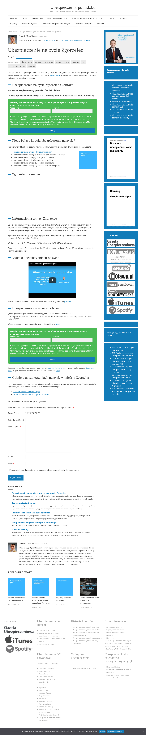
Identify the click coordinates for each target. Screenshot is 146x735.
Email (11, 463)
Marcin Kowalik (26, 36)
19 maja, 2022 (36, 607)
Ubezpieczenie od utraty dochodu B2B (122, 105)
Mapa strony (110, 638)
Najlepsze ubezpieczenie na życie (84, 668)
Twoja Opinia (14, 426)
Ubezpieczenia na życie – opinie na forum (31, 394)
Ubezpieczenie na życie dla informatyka (86, 630)
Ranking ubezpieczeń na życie (49, 633)
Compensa (38, 62)
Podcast (111, 18)
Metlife (66, 62)
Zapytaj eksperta (49, 40)
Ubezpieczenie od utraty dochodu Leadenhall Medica (122, 96)
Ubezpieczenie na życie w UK (49, 636)
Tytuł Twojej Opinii (16, 420)
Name (11, 456)
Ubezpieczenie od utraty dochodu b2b (88, 18)
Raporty (13, 23)
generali (58, 62)
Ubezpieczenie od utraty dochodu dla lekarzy (122, 116)
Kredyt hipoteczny (20, 529)
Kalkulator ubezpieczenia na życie (56, 23)
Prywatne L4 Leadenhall (122, 101)
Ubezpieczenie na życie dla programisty (86, 627)
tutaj (58, 324)
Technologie (37, 18)
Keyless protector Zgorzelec (24, 503)
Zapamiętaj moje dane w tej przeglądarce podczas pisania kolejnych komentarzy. (44, 470)
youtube (67, 301)
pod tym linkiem (55, 368)
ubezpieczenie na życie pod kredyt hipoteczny (32, 152)
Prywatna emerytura (84, 23)
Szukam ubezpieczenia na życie (26, 391)
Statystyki (124, 18)
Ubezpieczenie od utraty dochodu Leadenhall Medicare (122, 88)
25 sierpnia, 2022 (14, 604)
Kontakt (100, 23)
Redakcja (109, 635)
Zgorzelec (31, 66)
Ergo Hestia (49, 62)
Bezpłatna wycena (29, 23)
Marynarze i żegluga (113, 667)
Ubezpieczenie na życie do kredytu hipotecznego (34, 522)
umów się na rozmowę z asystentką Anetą (74, 40)
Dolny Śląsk (55, 75)
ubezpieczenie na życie (17, 66)
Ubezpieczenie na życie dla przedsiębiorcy (87, 638)
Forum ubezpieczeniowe (114, 627)
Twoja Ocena (13, 413)
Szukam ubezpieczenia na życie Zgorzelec (31, 513)
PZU (83, 62)
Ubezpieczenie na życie (57, 18)
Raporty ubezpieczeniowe (115, 630)
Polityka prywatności (115, 731)
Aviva (30, 62)
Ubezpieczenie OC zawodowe (47, 663)
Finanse (13, 18)
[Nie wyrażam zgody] (143, 731)
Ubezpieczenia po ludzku (73, 7)
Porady (24, 18)
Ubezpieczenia (13, 32)
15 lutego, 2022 (61, 604)
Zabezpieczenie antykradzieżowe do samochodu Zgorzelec (39, 493)
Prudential (75, 62)
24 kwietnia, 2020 (85, 607)
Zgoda (102, 731)
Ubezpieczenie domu (46, 644)
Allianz (23, 62)
